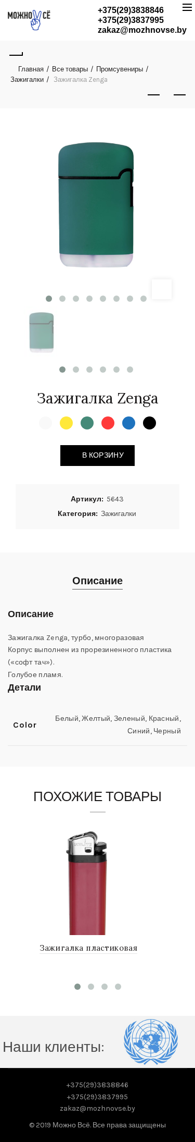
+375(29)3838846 (131, 10)
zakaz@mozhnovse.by (142, 30)
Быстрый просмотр (160, 831)
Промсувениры (119, 69)
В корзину (103, 455)
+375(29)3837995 (131, 20)
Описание (97, 581)
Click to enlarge (162, 289)
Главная (31, 69)
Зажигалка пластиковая (88, 948)
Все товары (70, 69)
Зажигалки (27, 79)
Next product (179, 95)
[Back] (16, 53)
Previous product (153, 95)
